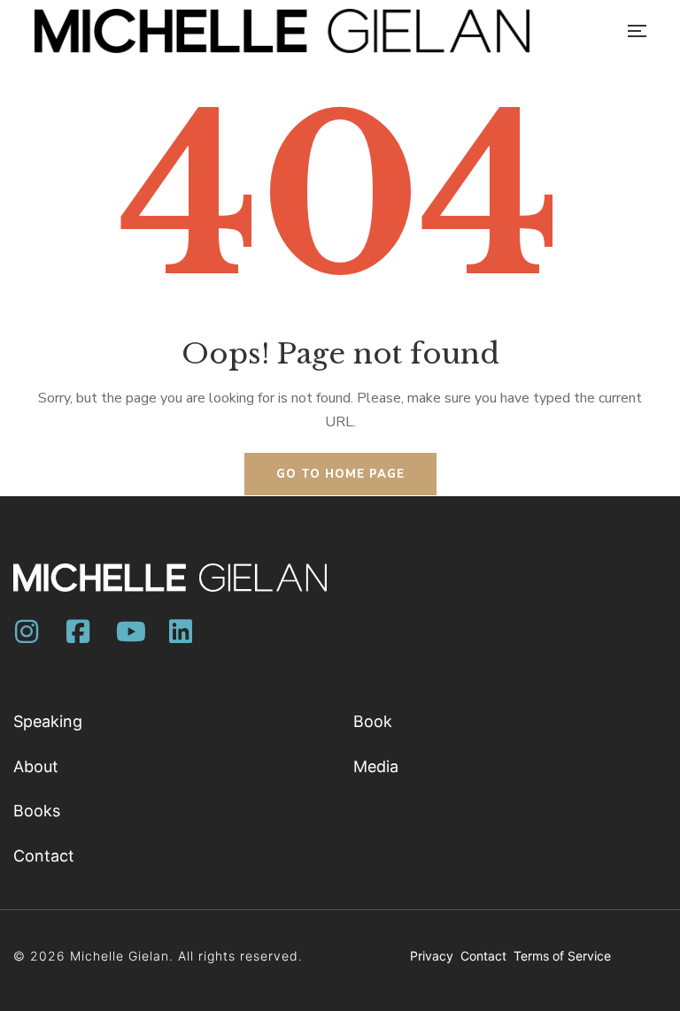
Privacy (433, 955)
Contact (43, 855)
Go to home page (340, 474)
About (35, 766)
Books (36, 810)
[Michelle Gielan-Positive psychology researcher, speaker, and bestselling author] (282, 31)
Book (372, 721)
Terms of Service (562, 955)
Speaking (47, 721)
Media (375, 766)
